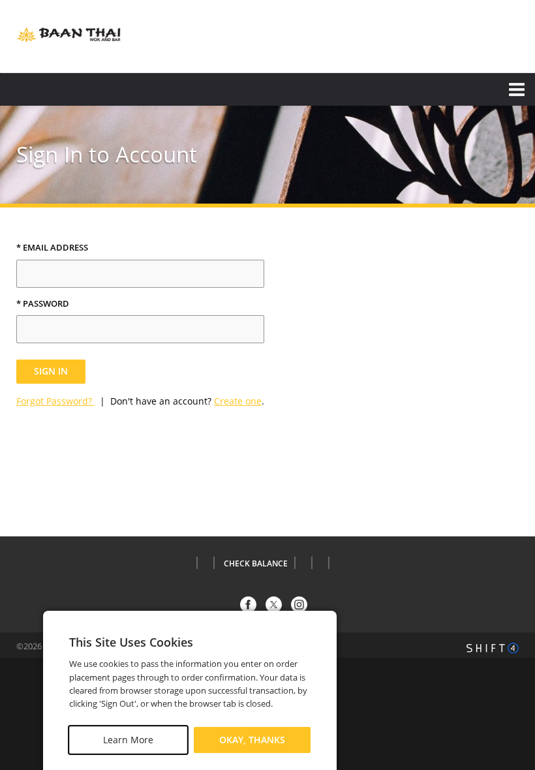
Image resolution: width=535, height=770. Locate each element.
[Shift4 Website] (492, 648)
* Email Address (52, 248)
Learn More (128, 739)
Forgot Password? (55, 401)
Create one (238, 401)
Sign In (51, 371)
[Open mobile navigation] (267, 89)
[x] (274, 604)
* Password (42, 304)
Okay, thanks (252, 739)
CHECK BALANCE (256, 563)
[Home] (68, 35)
